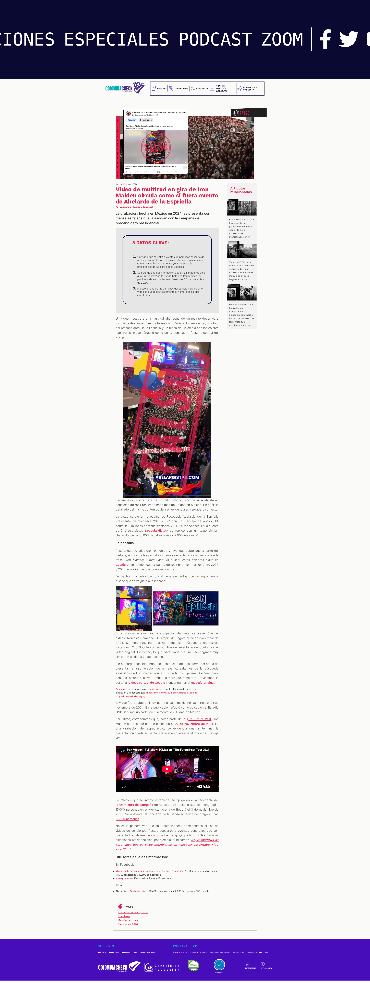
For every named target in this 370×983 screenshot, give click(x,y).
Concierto (124, 916)
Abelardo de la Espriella (133, 912)
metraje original (203, 682)
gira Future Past (199, 719)
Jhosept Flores (124, 878)
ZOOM (282, 39)
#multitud (166, 692)
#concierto (158, 689)
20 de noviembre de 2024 (194, 724)
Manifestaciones (128, 920)
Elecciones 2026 (128, 924)
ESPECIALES (116, 39)
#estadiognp (179, 692)
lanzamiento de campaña (134, 805)
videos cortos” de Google (147, 682)
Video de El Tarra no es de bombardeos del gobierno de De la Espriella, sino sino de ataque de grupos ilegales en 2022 (241, 271)
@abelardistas (156, 530)
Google (121, 564)
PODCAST (215, 39)
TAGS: (130, 907)
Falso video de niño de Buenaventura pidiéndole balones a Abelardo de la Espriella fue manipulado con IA (241, 228)
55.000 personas (127, 819)
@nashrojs (121, 689)
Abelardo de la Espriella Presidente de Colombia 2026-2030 (149, 871)
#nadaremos (153, 692)
